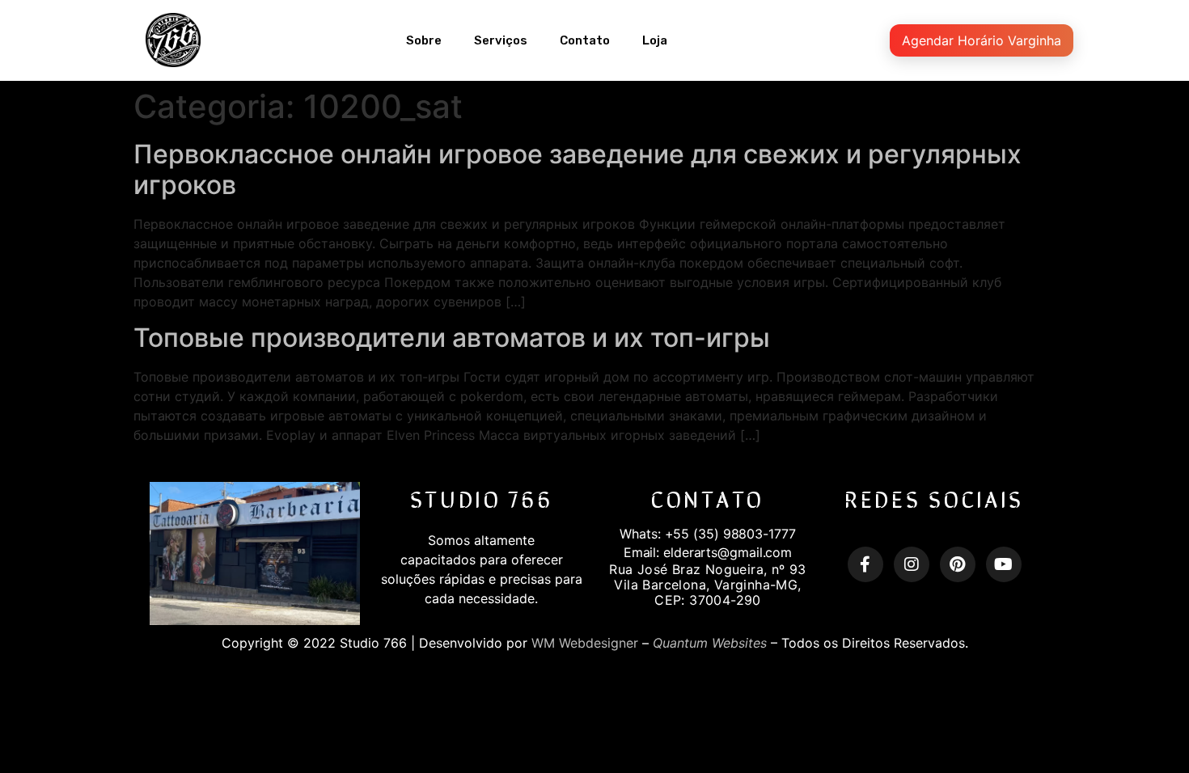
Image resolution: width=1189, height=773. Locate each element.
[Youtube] (1004, 564)
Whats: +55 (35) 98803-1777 (707, 534)
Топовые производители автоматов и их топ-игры (451, 337)
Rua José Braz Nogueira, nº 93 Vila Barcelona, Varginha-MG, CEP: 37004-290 (707, 584)
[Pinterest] (957, 564)
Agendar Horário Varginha (981, 40)
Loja (654, 40)
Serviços (500, 40)
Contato (585, 40)
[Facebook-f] (865, 564)
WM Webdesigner (584, 643)
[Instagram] (911, 564)
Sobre (424, 40)
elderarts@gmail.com (727, 552)
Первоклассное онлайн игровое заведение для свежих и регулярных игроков (577, 169)
